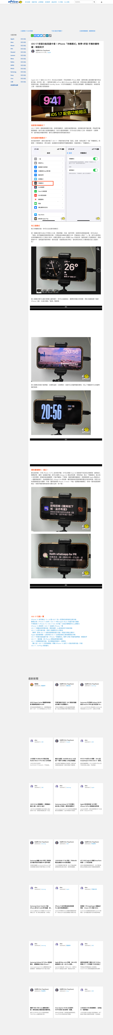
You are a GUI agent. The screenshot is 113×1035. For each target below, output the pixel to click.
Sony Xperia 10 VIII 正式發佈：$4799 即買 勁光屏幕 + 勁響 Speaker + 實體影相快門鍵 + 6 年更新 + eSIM (66, 1008)
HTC (12, 49)
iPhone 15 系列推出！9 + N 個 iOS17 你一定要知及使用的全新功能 (53, 619)
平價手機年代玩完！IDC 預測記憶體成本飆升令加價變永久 (65, 703)
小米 (12, 82)
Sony (12, 75)
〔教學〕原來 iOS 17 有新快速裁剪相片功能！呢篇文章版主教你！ (53, 632)
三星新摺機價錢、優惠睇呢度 (87, 31)
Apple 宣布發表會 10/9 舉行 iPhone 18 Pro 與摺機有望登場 (89, 805)
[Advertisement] (66, 66)
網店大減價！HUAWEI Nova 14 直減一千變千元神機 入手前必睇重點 (65, 759)
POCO (12, 68)
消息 (22, 39)
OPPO (12, 65)
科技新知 (93, 843)
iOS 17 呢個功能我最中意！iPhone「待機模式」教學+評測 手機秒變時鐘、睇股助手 (59, 637)
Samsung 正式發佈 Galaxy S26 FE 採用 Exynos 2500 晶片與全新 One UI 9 (90, 703)
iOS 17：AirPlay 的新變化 (40, 646)
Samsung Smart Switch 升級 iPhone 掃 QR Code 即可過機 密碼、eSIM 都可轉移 (40, 907)
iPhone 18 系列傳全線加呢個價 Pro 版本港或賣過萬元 (65, 907)
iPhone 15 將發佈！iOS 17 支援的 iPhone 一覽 (47, 626)
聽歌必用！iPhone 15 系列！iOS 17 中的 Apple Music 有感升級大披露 (55, 622)
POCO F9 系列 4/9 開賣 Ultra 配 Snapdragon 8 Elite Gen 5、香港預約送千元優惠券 (90, 759)
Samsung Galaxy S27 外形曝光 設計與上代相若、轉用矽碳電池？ (65, 805)
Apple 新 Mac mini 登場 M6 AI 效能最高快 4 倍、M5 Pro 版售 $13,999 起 (66, 963)
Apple (12, 39)
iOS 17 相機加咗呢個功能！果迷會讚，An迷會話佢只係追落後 (51, 628)
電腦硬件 (43, 685)
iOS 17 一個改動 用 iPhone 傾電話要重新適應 (47, 639)
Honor (12, 45)
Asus (12, 42)
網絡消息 (68, 685)
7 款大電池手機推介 (56, 31)
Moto (12, 58)
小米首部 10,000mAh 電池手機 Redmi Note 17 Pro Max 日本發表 (40, 759)
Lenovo (13, 55)
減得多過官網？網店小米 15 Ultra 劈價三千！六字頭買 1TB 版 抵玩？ (90, 963)
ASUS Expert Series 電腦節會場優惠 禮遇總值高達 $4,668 (40, 703)
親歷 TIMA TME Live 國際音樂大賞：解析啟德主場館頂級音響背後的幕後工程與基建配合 (40, 1008)
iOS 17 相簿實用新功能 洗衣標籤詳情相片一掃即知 (48, 641)
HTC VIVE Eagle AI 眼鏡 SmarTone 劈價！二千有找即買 (90, 861)
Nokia (12, 62)
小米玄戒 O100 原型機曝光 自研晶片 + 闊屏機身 (91, 1008)
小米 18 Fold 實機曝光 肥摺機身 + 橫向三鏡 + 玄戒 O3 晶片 (40, 805)
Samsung (13, 72)
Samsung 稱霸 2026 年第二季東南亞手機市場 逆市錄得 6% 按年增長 (40, 861)
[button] (101, 2)
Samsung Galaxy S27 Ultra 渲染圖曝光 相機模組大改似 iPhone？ (41, 963)
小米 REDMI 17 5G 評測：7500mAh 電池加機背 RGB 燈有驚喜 (66, 861)
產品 (24, 39)
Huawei (13, 52)
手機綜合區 (94, 889)
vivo (12, 78)
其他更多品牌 (14, 85)
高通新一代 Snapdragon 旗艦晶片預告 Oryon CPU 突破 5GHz (90, 907)
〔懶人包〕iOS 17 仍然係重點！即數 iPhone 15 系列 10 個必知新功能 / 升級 (57, 643)
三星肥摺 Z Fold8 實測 (26, 31)
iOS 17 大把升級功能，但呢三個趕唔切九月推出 (47, 630)
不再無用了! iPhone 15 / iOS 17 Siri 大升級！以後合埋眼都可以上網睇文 (55, 624)
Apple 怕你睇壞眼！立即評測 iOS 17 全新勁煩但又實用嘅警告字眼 (53, 635)
